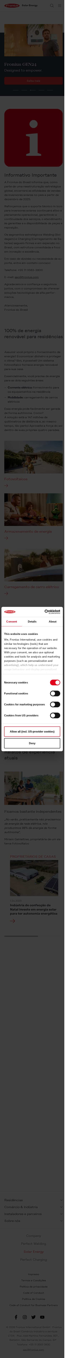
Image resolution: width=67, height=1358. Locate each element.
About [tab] (53, 621)
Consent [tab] (11, 621)
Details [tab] (32, 621)
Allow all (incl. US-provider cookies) (32, 731)
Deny (32, 743)
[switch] (55, 693)
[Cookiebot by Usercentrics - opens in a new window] (45, 612)
